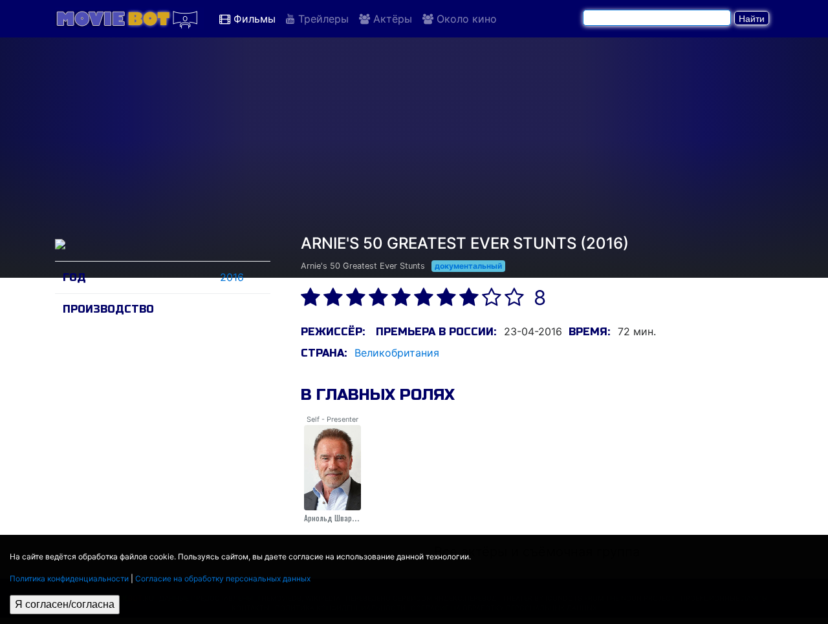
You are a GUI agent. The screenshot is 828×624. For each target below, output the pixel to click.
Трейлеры (322, 18)
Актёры (391, 18)
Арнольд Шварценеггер (342, 517)
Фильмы (253, 18)
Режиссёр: (333, 332)
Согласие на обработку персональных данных (222, 578)
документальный (468, 266)
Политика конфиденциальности (69, 578)
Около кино (465, 18)
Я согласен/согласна (64, 604)
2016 (232, 277)
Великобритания (396, 352)
